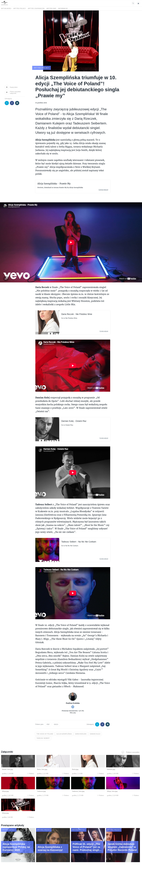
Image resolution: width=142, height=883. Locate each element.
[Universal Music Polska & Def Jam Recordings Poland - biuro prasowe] (4, 5)
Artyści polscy (19, 8)
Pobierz (31, 773)
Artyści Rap (51, 8)
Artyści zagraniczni (36, 8)
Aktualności (6, 8)
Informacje (63, 8)
